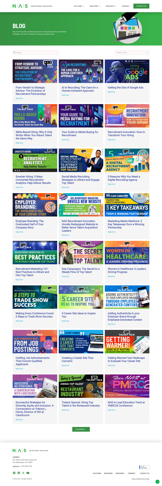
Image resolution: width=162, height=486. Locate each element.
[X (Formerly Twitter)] (23, 473)
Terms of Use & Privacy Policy (140, 479)
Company (125, 6)
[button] (79, 6)
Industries (94, 6)
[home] (32, 6)
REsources (110, 6)
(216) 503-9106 (26, 466)
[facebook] (14, 473)
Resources (120, 473)
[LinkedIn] (18, 473)
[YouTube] (27, 473)
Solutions (78, 6)
